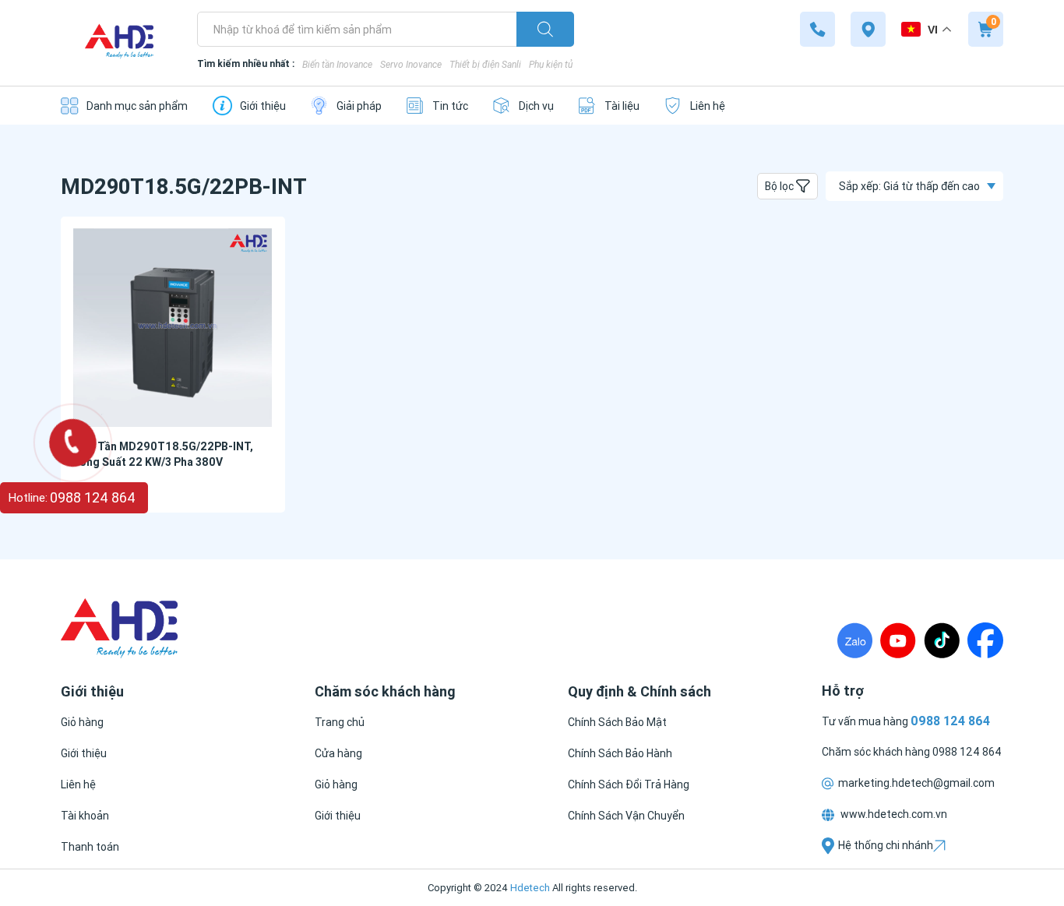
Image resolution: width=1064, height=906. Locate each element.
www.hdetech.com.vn (892, 814)
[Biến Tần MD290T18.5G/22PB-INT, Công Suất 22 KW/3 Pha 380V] (172, 327)
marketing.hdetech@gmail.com (916, 783)
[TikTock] (942, 640)
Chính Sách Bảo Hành (620, 753)
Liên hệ (78, 784)
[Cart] (985, 29)
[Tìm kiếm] (545, 29)
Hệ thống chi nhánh (885, 845)
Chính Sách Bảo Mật (617, 722)
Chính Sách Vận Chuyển (626, 816)
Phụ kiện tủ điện (560, 64)
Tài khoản (85, 816)
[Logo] (119, 43)
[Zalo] (854, 640)
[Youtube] (898, 640)
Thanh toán (90, 847)
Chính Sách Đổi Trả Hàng (628, 784)
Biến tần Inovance (337, 64)
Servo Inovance (411, 64)
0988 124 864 (967, 752)
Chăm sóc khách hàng (877, 752)
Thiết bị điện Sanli (485, 64)
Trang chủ (340, 722)
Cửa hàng (338, 753)
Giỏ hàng (82, 722)
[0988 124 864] (817, 29)
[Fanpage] (985, 640)
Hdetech (530, 887)
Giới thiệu (84, 753)
